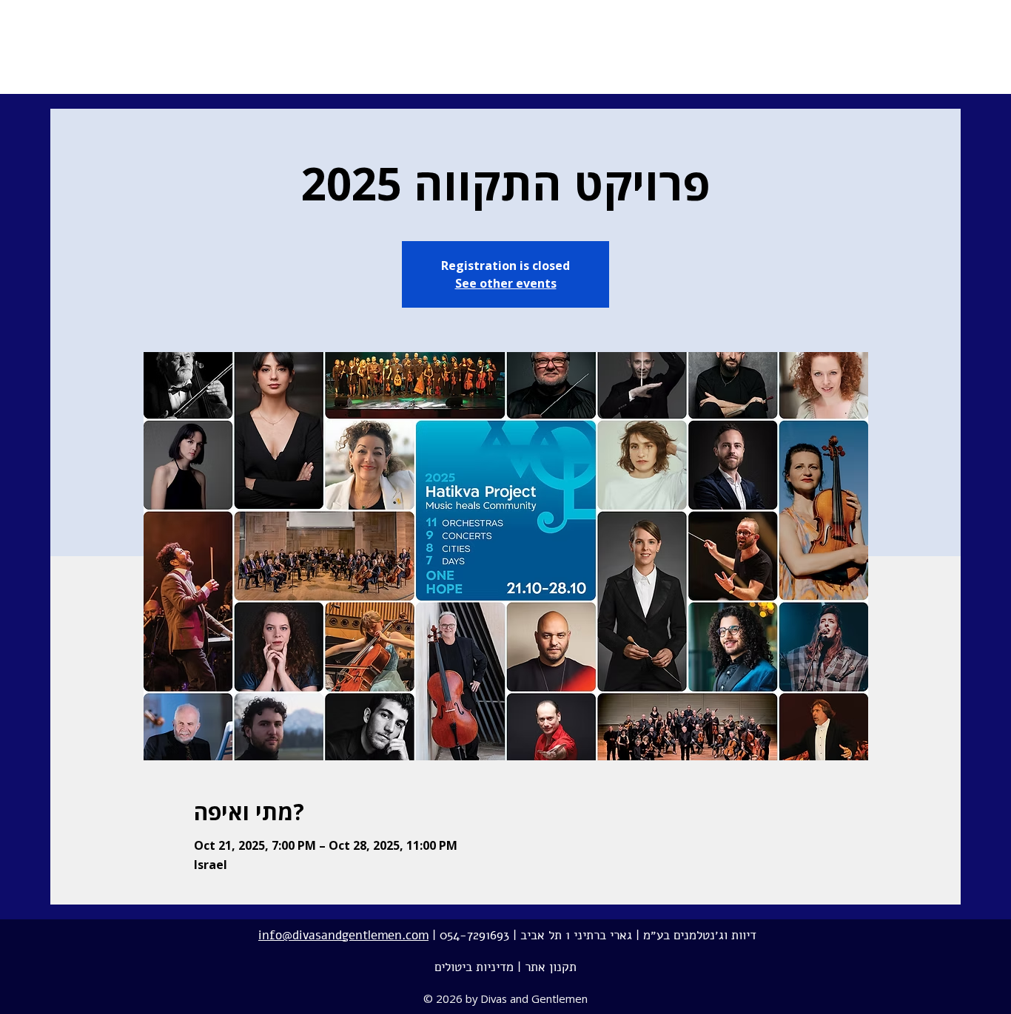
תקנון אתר (551, 967)
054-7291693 (474, 935)
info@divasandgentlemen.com (343, 935)
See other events (506, 283)
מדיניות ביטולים (474, 967)
